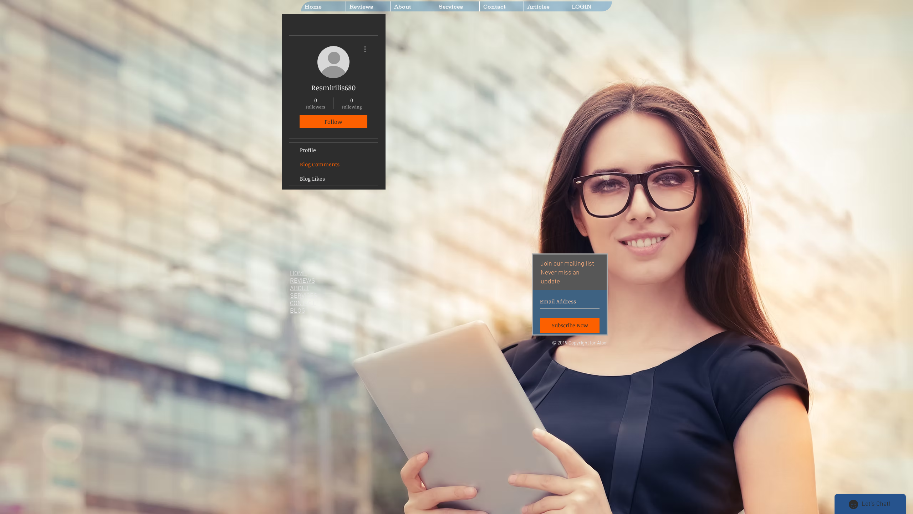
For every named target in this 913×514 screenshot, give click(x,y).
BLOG (297, 311)
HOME (298, 273)
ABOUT (299, 288)
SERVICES (303, 296)
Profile (308, 149)
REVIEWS (302, 281)
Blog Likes (312, 178)
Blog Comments (320, 164)
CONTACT (303, 303)
